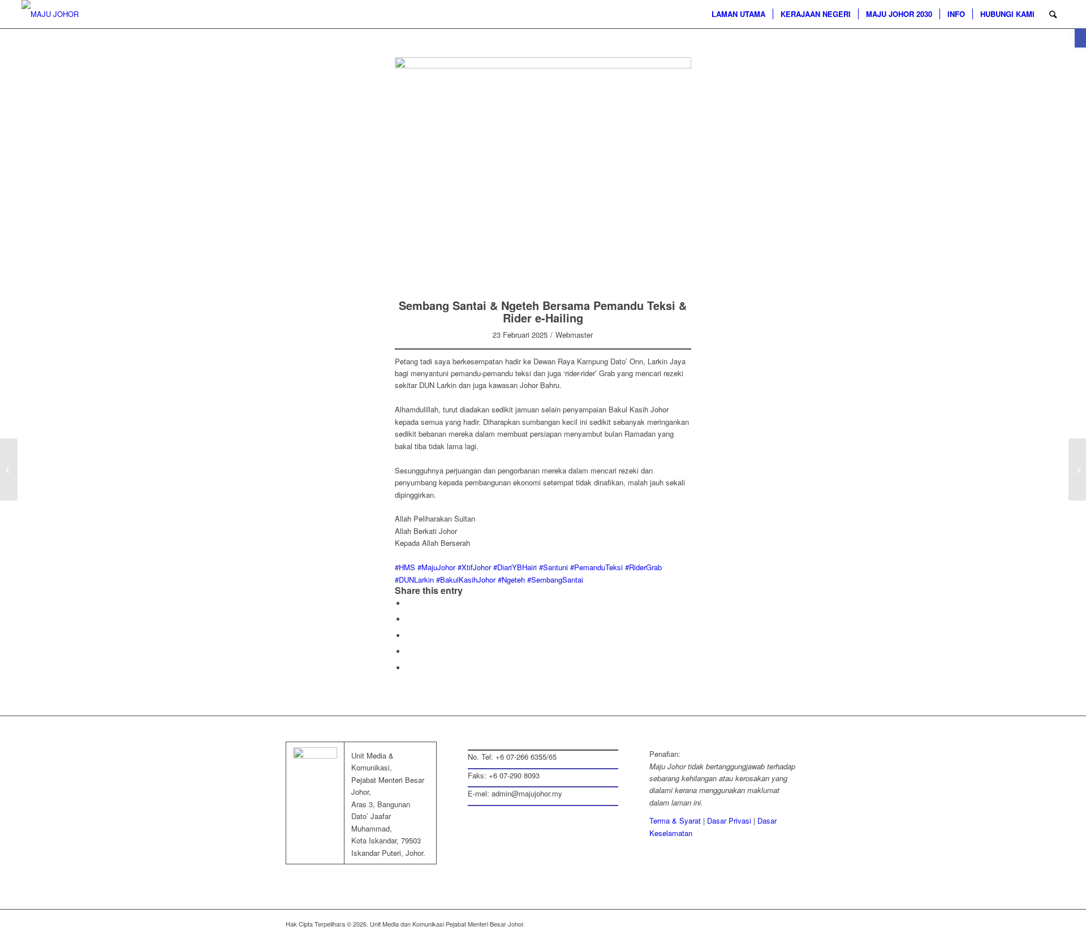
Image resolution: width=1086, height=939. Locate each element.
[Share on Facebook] (409, 603)
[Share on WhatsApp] (409, 619)
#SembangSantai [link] (555, 579)
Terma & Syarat (675, 820)
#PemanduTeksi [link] (596, 567)
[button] (1080, 38)
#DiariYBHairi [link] (515, 567)
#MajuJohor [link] (436, 567)
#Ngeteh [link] (511, 579)
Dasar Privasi (729, 820)
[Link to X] (740, 923)
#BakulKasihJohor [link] (465, 579)
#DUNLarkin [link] (414, 579)
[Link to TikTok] (409, 667)
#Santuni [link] (553, 567)
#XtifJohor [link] (474, 567)
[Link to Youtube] (791, 923)
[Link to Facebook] (724, 923)
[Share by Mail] (409, 635)
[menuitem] (738, 14)
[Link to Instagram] (409, 651)
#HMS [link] (405, 567)
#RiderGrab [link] (643, 567)
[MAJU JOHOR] (50, 14)
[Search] (1053, 14)
